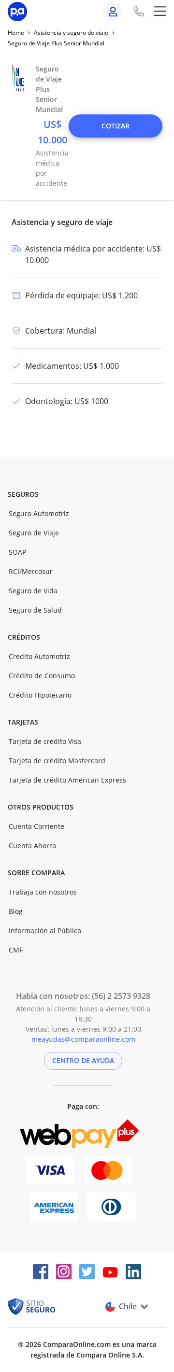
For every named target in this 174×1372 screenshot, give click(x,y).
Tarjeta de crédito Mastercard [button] (57, 760)
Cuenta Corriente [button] (36, 826)
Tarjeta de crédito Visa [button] (45, 741)
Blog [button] (16, 911)
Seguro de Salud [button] (35, 610)
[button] (115, 126)
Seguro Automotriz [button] (39, 513)
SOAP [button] (17, 552)
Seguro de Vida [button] (33, 590)
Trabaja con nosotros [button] (43, 891)
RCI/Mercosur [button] (31, 571)
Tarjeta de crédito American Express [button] (67, 779)
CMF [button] (16, 949)
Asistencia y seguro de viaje (71, 32)
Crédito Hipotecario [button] (40, 695)
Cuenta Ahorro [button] (32, 845)
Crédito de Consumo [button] (42, 675)
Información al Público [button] (45, 930)
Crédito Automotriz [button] (39, 656)
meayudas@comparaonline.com (83, 1039)
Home (16, 32)
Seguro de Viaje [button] (34, 532)
